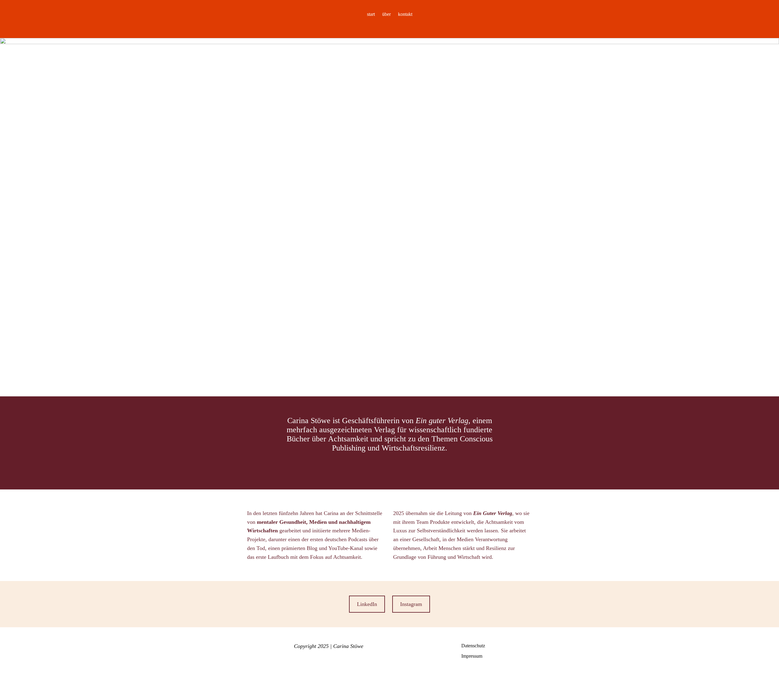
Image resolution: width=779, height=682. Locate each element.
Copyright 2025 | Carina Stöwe (328, 646)
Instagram (411, 604)
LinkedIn (367, 604)
